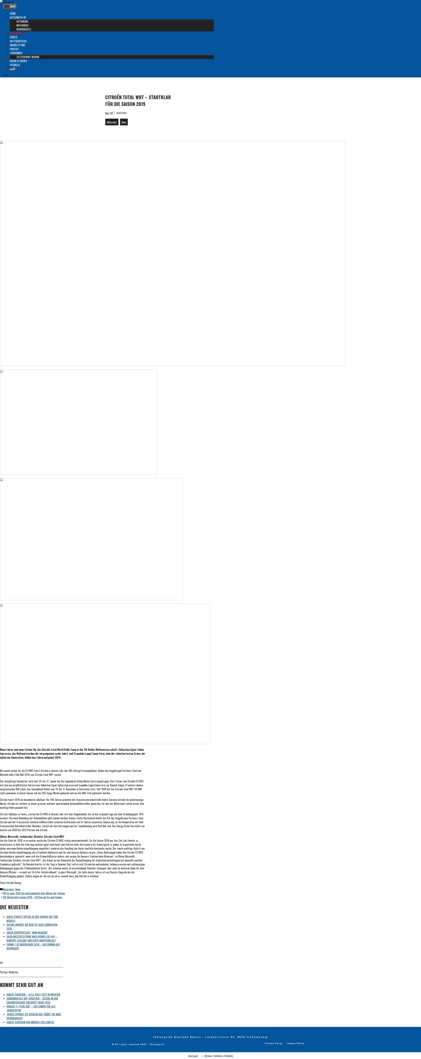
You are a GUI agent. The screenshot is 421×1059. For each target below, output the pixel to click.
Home (13, 13)
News (124, 122)
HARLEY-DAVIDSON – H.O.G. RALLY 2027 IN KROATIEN (33, 995)
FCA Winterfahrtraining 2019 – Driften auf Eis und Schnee (32, 897)
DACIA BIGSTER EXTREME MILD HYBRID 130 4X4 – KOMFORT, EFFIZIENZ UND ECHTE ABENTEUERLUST (32, 939)
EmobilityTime (17, 45)
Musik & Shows (18, 61)
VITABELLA (15, 65)
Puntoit (14, 49)
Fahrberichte (23, 29)
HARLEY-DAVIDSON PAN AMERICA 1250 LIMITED (30, 1022)
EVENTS (13, 37)
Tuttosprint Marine (27, 57)
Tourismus (16, 53)
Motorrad (22, 25)
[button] (6, 75)
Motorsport (17, 33)
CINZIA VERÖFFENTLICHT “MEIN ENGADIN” (27, 933)
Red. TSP (109, 113)
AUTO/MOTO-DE (18, 17)
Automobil (22, 21)
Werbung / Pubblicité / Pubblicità (218, 1055)
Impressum (193, 1055)
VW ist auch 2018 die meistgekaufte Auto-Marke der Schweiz (34, 893)
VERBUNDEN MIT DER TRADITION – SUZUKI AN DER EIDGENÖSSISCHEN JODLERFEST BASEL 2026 (32, 1000)
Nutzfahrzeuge (18, 41)
